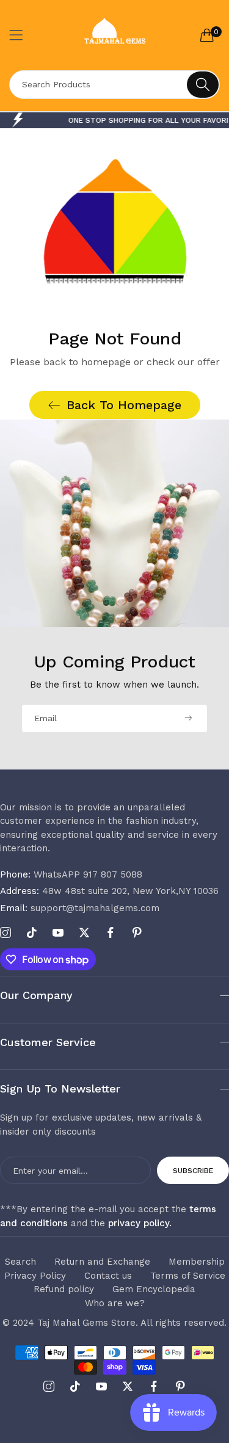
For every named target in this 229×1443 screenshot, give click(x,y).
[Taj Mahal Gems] (114, 35)
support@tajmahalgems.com (79, 908)
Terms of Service (187, 1275)
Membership (197, 1261)
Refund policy (64, 1289)
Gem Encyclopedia (153, 1289)
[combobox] (114, 84)
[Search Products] (203, 84)
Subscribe (193, 1170)
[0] (207, 35)
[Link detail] (5, 933)
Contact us (108, 1275)
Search (20, 1261)
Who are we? (115, 1303)
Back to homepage (124, 405)
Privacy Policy (35, 1275)
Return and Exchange (102, 1261)
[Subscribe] (188, 718)
